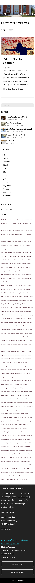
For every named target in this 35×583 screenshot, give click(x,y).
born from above (8, 325)
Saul (11, 293)
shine (21, 443)
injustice (26, 377)
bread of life (15, 325)
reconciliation (17, 421)
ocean (2, 406)
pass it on (29, 406)
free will (15, 362)
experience (17, 355)
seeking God (29, 435)
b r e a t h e (6, 322)
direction (8, 344)
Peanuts (20, 285)
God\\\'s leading (16, 260)
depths (30, 340)
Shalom (24, 293)
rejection (16, 424)
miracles (11, 399)
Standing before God (11, 296)
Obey (14, 285)
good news (22, 366)
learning (12, 384)
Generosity (11, 234)
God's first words (10, 241)
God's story (16, 245)
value (27, 472)
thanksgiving (24, 461)
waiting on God (8, 475)
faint (26, 355)
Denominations (4, 230)
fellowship (6, 358)
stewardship (27, 453)
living (21, 388)
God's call (15, 238)
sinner (11, 446)
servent (28, 439)
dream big (13, 347)
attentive (28, 318)
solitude (17, 446)
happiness (19, 369)
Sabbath (28, 289)
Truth (20, 307)
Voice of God (8, 311)
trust (28, 468)
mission (21, 399)
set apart (7, 443)
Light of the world (25, 278)
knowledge (7, 384)
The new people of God (13, 304)
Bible (15, 219)
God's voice (28, 245)
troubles (18, 468)
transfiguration (12, 468)
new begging (25, 402)
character (25, 329)
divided (2, 347)
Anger (6, 219)
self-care (12, 439)
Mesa (30, 282)
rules (17, 432)
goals (7, 366)
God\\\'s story (29, 260)
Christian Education (15, 227)
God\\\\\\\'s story (12, 263)
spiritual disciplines (5, 450)
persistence (29, 410)
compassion (10, 336)
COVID (9, 223)
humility (28, 373)
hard (24, 369)
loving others (7, 395)
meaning (17, 395)
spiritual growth (28, 450)
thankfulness (17, 461)
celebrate (19, 329)
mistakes (26, 399)
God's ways (3, 249)
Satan (8, 293)
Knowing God (12, 278)
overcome (12, 406)
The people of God (22, 304)
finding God (11, 358)
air (11, 314)
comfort (22, 333)
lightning (3, 388)
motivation (3, 402)
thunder (22, 464)
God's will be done (16, 249)
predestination (4, 417)
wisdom (3, 479)
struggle (15, 457)
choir (9, 333)
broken (23, 325)
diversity (29, 344)
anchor (14, 314)
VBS (32, 307)
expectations (4, 355)
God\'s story (20, 256)
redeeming (28, 421)
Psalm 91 (30, 285)
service (3, 443)
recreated (23, 421)
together (6, 468)
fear (2, 358)
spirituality (10, 453)
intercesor (9, 380)
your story (24, 479)
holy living (17, 373)
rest (20, 428)
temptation (8, 461)
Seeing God (19, 293)
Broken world (4, 223)
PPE (17, 285)
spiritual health (4, 453)
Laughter (18, 278)
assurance (23, 318)
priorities (15, 417)
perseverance (23, 410)
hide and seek (11, 373)
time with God (28, 464)
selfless (20, 439)
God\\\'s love (23, 260)
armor (8, 318)
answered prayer (20, 314)
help (6, 373)
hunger (3, 377)
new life (30, 402)
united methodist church (20, 472)
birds (28, 322)
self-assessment (5, 439)
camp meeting (7, 329)
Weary (12, 311)
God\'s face (9, 252)
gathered (25, 362)
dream (17, 347)
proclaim (19, 417)
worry (20, 479)
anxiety (27, 314)
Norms (10, 285)
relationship (25, 424)
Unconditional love (26, 307)
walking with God (16, 475)
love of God (13, 391)
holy (21, 373)
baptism (11, 322)
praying (26, 413)
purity (2, 421)
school (14, 435)
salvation (26, 432)
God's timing (22, 245)
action (2, 314)
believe (24, 322)
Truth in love (15, 307)
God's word (28, 249)
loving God (26, 391)
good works (28, 366)
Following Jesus (4, 234)
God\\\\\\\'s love (4, 263)
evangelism (13, 351)
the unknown (16, 464)
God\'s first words (17, 252)
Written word (22, 311)
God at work (29, 234)
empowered (23, 347)
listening (10, 388)
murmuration (10, 402)
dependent (20, 340)
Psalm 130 (25, 285)
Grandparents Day (8, 267)
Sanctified (3, 293)
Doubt (27, 230)
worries (16, 479)
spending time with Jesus (25, 446)
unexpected (11, 472)
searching (23, 435)
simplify (3, 446)
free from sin (10, 362)
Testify (31, 296)
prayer (22, 413)
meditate (22, 395)
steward (3, 457)
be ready (15, 322)
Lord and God (7, 282)
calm (2, 329)
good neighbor (15, 366)
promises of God (25, 417)
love (22, 391)
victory (31, 472)
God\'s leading (25, 252)
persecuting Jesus (15, 410)
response (17, 428)
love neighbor (7, 391)
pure (31, 417)
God (2, 267)
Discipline (23, 230)
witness (7, 479)
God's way (9, 249)
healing (30, 369)
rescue (12, 428)
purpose (6, 421)
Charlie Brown (25, 223)
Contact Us (17, 564)
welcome (27, 475)
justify (25, 380)
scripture (18, 435)
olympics (7, 406)
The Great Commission (24, 300)
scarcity (10, 435)
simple (24, 443)
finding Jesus (18, 358)
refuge (11, 424)
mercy (2, 399)
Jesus (13, 274)
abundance (28, 311)
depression (25, 340)
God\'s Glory (4, 252)
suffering (29, 457)
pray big (10, 413)
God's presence (10, 245)
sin (14, 446)
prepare (10, 417)
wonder (12, 479)
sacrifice (21, 432)
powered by (17, 580)
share (11, 443)
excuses (29, 351)
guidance (14, 369)
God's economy (28, 238)
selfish (16, 439)
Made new (25, 282)
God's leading (18, 241)
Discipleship (17, 230)
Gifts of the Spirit (18, 234)
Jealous (19, 271)
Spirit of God (4, 296)
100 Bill (2, 219)
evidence (19, 351)
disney (19, 344)
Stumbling (19, 296)
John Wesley (18, 274)
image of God (13, 377)
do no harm (7, 347)
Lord (12, 282)
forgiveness (3, 362)
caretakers (14, 329)
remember (3, 428)
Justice (23, 274)
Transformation (4, 307)
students (20, 457)
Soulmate (29, 293)
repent (8, 428)
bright (20, 325)
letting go (17, 384)
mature (12, 395)
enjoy (28, 347)
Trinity (10, 307)
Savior (14, 293)
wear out (22, 475)
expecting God (11, 355)
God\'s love (6, 256)
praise (6, 413)
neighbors (19, 402)
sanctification (4, 435)
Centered (14, 223)
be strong (20, 322)
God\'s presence (13, 256)
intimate (19, 380)
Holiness (10, 271)
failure (22, 355)
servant (24, 439)
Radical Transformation (6, 289)
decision (8, 340)
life (29, 384)
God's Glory (9, 238)
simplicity (29, 443)
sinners (7, 446)
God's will (23, 249)
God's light (24, 241)
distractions (24, 344)
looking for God (27, 388)
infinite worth (20, 377)
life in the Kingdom (24, 384)
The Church (3, 300)
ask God (12, 318)
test (12, 461)
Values (2, 311)
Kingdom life (28, 274)
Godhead (29, 263)
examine (24, 351)
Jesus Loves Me (25, 271)
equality (3, 351)
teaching (3, 461)
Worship (17, 311)
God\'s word (9, 260)
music (15, 402)
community (3, 336)
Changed (19, 223)
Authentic (11, 219)
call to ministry (29, 325)
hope (24, 373)
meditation (27, 395)
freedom (20, 362)
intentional (3, 380)
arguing (31, 314)
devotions (3, 344)
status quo (21, 453)
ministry (7, 399)
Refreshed (20, 289)
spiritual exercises (14, 450)
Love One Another (18, 282)
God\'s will (3, 260)
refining (7, 424)
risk (14, 432)
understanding (4, 472)
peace (8, 410)
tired (2, 468)
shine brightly (16, 443)
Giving (24, 234)
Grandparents (16, 267)
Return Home (17, 572)
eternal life (8, 351)
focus (23, 358)
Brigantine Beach (28, 219)
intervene (14, 380)
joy (22, 380)
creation (3, 340)
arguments (3, 318)
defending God (14, 340)
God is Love (3, 238)
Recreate (15, 289)
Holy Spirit (15, 271)
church (17, 333)
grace (2, 369)
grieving (9, 369)
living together (16, 388)
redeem (3, 424)
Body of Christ (20, 219)
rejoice (20, 424)
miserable (16, 399)
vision (2, 475)
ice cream (7, 377)
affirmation (7, 314)
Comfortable (23, 227)
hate (26, 369)
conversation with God (24, 336)
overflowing (18, 406)
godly (10, 366)
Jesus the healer (7, 274)
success (24, 457)
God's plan (3, 245)
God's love (29, 241)
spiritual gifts (22, 450)
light (7, 388)
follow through (28, 358)
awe (2, 322)
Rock (24, 289)
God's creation (21, 238)
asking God (17, 318)
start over (16, 453)
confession (16, 336)
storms (7, 457)
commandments (28, 333)
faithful (29, 355)
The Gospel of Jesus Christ (12, 300)
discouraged (14, 344)
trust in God (23, 468)
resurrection (25, 428)
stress (11, 457)
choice (5, 333)
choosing (13, 333)
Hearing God (4, 271)
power (2, 413)
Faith (31, 230)
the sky (11, 464)
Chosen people (7, 227)
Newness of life (4, 285)
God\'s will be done (28, 256)
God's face (3, 241)
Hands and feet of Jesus (25, 267)
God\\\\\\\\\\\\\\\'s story (21, 263)
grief (6, 369)
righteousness (10, 432)
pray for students (16, 413)
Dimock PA (11, 230)
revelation (3, 432)
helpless (3, 373)
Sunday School (26, 296)
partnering (23, 406)
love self (18, 391)
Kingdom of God (4, 278)
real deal (11, 421)
